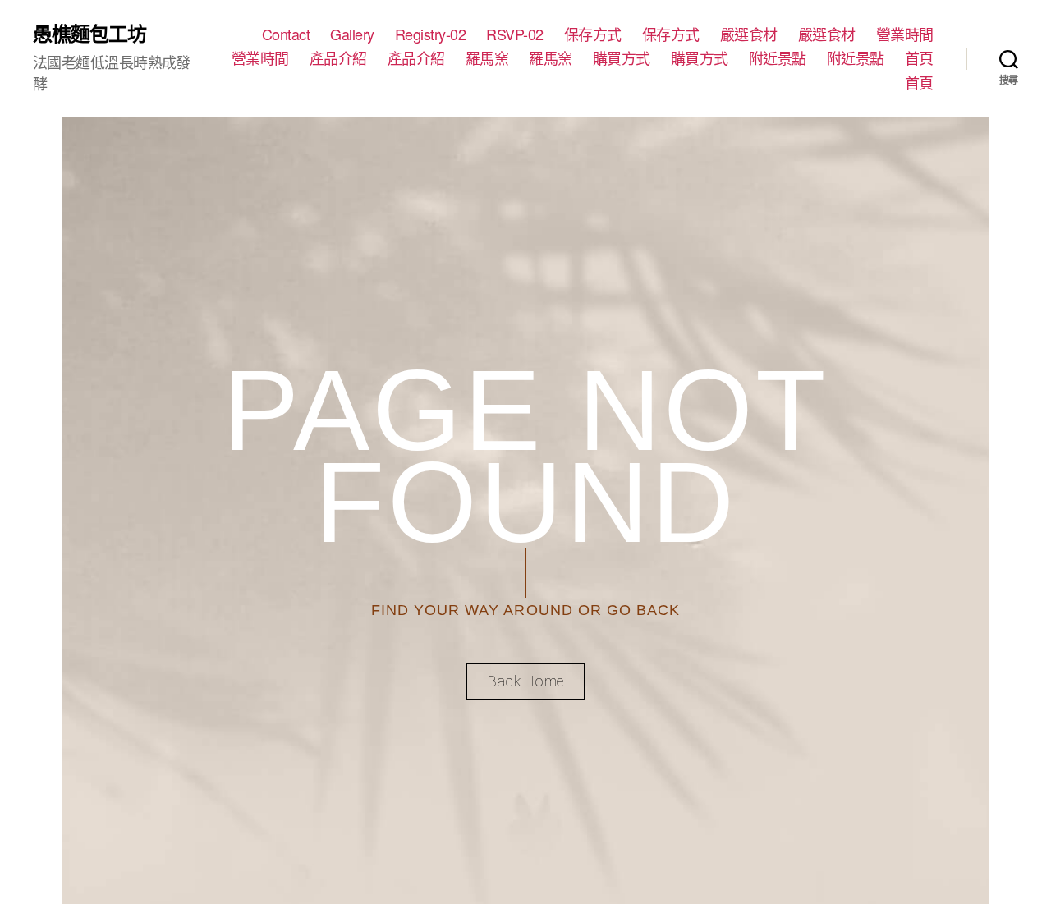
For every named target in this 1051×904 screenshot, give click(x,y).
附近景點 (777, 58)
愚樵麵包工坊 (89, 33)
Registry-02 (430, 34)
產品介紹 (338, 58)
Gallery (352, 34)
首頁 (919, 58)
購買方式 (621, 58)
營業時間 (905, 34)
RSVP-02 (515, 34)
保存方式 (593, 34)
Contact (286, 34)
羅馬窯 (487, 58)
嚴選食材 (749, 34)
